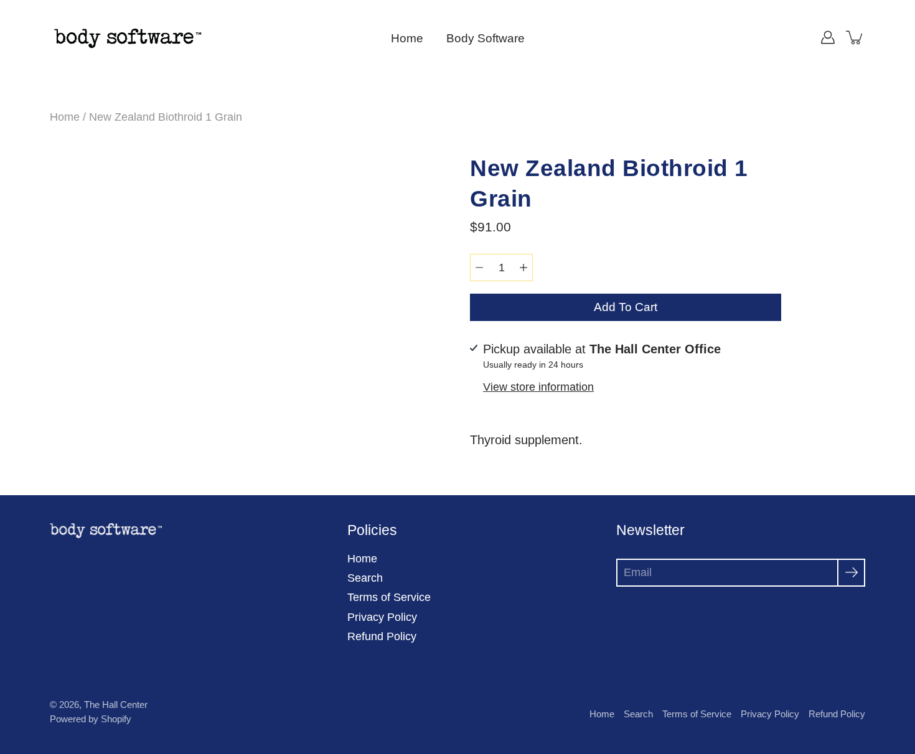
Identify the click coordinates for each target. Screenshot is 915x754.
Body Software (485, 38)
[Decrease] (479, 267)
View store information (538, 387)
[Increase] (523, 267)
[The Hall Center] (127, 37)
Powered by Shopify (90, 719)
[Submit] (851, 573)
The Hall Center (116, 704)
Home (407, 38)
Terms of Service (389, 597)
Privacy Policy (382, 617)
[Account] (828, 37)
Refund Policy (381, 636)
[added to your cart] (855, 37)
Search (365, 578)
